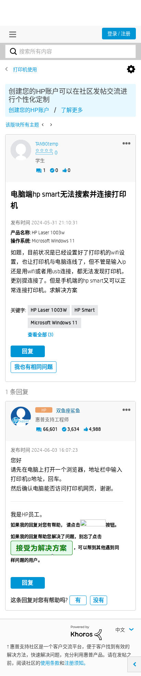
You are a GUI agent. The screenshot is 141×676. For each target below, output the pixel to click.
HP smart (85, 310)
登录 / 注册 (118, 33)
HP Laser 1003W (49, 310)
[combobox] (70, 51)
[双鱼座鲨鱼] (21, 416)
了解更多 (72, 110)
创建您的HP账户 (29, 110)
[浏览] (11, 34)
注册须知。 (76, 663)
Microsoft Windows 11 (54, 323)
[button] (126, 143)
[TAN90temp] (21, 150)
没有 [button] (98, 600)
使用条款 (50, 663)
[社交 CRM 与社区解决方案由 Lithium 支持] (86, 632)
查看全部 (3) (40, 334)
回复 (28, 351)
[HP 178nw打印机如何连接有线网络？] (43, 124)
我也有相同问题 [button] (33, 367)
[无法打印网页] (50, 124)
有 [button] (78, 600)
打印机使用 (25, 69)
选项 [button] (131, 69)
